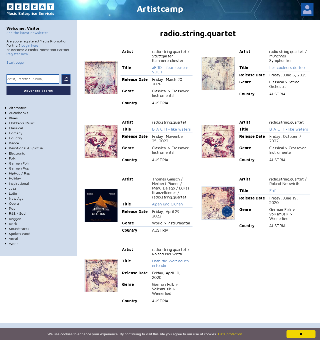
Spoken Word (19, 233)
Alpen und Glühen (167, 204)
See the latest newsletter (27, 32)
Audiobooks (18, 113)
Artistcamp (160, 8)
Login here (30, 45)
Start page (15, 62)
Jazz (12, 188)
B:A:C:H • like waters (171, 129)
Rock (13, 223)
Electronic (17, 153)
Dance (14, 143)
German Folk (19, 163)
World (13, 243)
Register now (17, 54)
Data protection (230, 334)
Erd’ (272, 190)
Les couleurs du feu (287, 67)
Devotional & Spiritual (26, 148)
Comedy (15, 133)
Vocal (13, 238)
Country (15, 138)
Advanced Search (38, 91)
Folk (12, 158)
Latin (13, 193)
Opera (14, 203)
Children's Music (21, 123)
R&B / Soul (17, 213)
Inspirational (19, 183)
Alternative (18, 108)
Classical (16, 128)
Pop (12, 208)
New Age (16, 198)
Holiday (15, 178)
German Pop (19, 168)
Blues (13, 118)
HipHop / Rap (19, 173)
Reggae (15, 218)
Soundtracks (19, 228)
